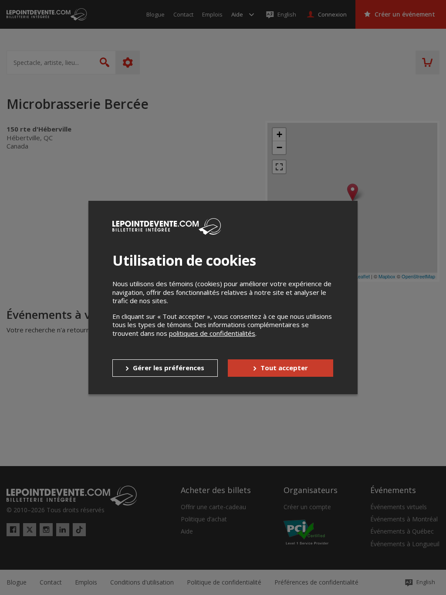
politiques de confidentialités (212, 333)
